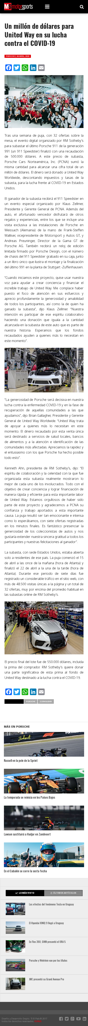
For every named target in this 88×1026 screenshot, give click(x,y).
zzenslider (46, 701)
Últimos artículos (64, 893)
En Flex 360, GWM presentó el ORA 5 (47, 942)
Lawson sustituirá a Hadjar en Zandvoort (27, 834)
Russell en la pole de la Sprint (21, 761)
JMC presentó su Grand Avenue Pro (46, 979)
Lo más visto (26, 893)
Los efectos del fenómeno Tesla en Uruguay (51, 904)
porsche (30, 701)
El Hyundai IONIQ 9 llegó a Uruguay (46, 923)
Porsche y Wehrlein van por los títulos (48, 960)
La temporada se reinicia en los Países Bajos (29, 797)
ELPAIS (38, 1021)
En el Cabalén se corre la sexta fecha (25, 871)
